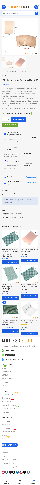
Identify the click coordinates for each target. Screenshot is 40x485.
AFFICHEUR (5, 382)
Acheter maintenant (10, 125)
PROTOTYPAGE (7, 425)
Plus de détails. (31, 177)
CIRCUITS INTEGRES (8, 431)
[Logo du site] (20, 7)
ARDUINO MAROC (8, 364)
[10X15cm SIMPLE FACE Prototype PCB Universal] (10, 239)
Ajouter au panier (18, 119)
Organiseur (5, 412)
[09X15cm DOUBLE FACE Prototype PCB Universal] (29, 274)
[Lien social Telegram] (22, 217)
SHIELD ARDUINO (7, 378)
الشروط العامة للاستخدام (9, 467)
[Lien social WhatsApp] (20, 217)
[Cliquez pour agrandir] (5, 51)
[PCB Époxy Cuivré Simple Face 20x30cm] (29, 239)
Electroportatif (6, 398)
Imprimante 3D (7, 417)
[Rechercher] (36, 13)
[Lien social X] (12, 217)
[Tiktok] (28, 472)
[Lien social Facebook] (10, 217)
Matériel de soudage (9, 405)
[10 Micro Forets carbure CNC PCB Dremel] (29, 310)
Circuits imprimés (26, 71)
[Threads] (24, 472)
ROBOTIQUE (6, 421)
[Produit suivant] (7, 75)
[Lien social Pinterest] (15, 217)
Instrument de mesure (9, 394)
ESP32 (4, 367)
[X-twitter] (13, 472)
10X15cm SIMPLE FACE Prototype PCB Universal (10, 251)
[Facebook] (6, 472)
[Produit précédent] (3, 75)
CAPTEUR (5, 375)
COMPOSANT (6, 428)
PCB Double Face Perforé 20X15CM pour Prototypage (10, 287)
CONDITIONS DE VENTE (10, 463)
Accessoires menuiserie (10, 408)
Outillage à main (7, 401)
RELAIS (4, 385)
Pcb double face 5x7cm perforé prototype (10, 321)
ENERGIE (4, 435)
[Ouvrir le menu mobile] (4, 7)
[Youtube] (3, 472)
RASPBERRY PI (6, 371)
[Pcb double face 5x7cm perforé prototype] (10, 310)
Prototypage (13, 71)
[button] (4, 37)
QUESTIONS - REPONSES (10, 460)
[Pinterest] (21, 472)
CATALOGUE (6, 449)
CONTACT (5, 456)
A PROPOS (5, 453)
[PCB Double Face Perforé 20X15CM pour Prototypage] (10, 274)
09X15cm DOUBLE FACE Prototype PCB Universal (29, 286)
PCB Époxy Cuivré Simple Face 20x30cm (29, 251)
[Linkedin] (17, 472)
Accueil (4, 71)
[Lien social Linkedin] (18, 217)
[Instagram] (10, 472)
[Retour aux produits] (5, 75)
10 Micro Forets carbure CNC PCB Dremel (29, 321)
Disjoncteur (6, 438)
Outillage (5, 391)
